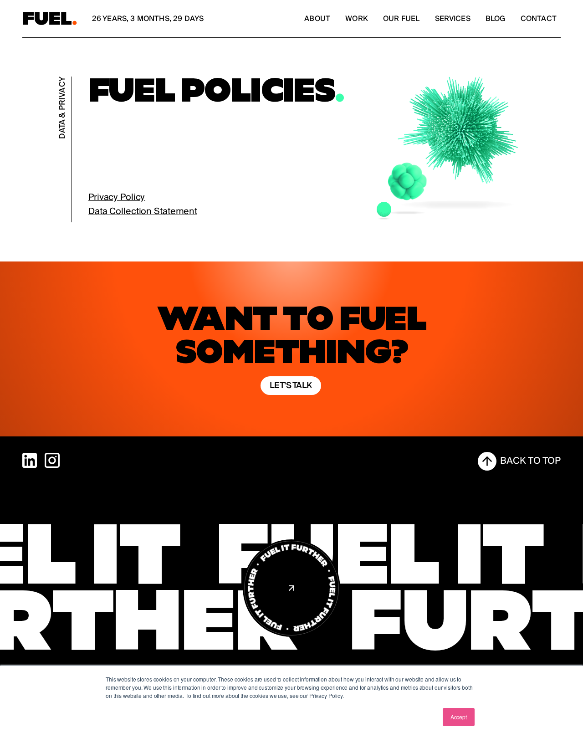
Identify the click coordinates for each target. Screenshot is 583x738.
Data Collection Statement (142, 211)
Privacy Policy (116, 197)
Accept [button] (458, 717)
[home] (50, 19)
